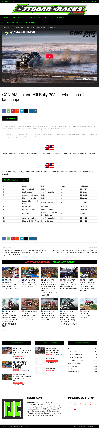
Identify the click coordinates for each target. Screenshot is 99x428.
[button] (94, 18)
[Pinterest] (13, 111)
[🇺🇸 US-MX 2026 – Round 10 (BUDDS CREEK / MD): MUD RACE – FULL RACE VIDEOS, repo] (88, 272)
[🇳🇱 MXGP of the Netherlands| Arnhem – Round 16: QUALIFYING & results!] (49, 304)
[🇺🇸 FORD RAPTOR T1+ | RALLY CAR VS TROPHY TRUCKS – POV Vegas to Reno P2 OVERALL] (68, 272)
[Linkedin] (31, 111)
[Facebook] (76, 1)
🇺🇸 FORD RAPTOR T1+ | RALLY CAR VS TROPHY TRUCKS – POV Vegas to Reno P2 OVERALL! (68, 284)
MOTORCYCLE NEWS (7, 277)
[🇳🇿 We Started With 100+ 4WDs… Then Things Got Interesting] (30, 272)
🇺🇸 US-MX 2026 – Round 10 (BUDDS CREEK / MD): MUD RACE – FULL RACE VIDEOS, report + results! (88, 285)
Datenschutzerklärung (79, 426)
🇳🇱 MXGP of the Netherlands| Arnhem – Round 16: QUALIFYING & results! (49, 315)
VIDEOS (59, 18)
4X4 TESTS (49, 354)
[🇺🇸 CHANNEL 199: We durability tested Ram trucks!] (88, 304)
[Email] (26, 111)
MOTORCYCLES (18, 18)
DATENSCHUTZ (51, 368)
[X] (92, 1)
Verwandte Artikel (38, 262)
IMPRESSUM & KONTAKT (52, 361)
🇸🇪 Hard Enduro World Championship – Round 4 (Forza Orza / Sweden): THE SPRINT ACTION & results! (68, 317)
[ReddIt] (17, 111)
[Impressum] (40, 361)
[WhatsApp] (8, 111)
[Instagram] (82, 1)
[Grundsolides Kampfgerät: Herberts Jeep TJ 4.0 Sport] (40, 350)
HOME (6, 18)
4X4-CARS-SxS (35, 18)
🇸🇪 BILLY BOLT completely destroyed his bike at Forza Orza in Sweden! (10, 284)
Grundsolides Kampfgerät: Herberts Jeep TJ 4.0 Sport (54, 350)
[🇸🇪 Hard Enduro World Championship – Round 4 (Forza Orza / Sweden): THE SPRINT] (68, 304)
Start (3, 27)
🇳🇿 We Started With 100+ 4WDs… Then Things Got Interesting (29, 283)
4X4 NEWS (19, 27)
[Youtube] (95, 1)
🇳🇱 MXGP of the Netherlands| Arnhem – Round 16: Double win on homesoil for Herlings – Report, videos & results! (49, 287)
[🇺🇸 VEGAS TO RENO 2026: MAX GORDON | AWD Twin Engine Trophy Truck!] (30, 304)
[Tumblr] (89, 1)
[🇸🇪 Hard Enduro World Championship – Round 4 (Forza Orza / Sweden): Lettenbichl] (10, 304)
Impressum (50, 359)
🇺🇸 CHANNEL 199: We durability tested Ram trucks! (87, 314)
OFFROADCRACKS (9, 103)
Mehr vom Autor (64, 262)
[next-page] (6, 330)
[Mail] (85, 1)
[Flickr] (79, 1)
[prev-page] (3, 330)
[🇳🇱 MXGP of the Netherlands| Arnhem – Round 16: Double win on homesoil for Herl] (49, 272)
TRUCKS (48, 18)
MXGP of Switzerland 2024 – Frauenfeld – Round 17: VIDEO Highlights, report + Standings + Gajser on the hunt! (24, 252)
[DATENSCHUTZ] (40, 370)
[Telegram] (22, 111)
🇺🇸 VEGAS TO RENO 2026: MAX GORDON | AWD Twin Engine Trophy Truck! (29, 315)
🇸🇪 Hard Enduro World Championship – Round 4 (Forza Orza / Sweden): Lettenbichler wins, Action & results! (10, 318)
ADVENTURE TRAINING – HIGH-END (19, 22)
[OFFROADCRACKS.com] (49, 9)
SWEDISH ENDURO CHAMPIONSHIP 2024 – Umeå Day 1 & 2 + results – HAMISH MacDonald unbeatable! (74, 251)
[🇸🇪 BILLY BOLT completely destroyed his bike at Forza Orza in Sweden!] (10, 272)
